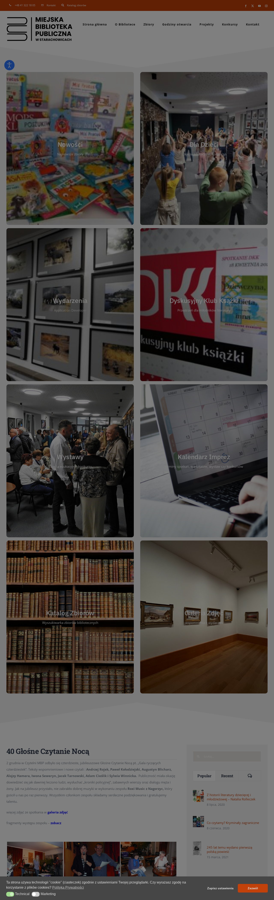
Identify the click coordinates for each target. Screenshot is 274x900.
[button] (10, 894)
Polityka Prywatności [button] (68, 887)
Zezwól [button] (253, 888)
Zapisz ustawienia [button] (220, 888)
